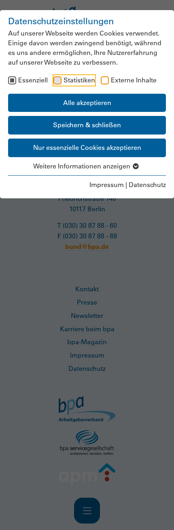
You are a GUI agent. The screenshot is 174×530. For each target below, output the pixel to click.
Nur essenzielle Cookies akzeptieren (87, 147)
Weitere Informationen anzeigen (82, 166)
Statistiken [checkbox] (79, 80)
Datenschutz (147, 185)
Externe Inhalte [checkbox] (134, 80)
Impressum (106, 185)
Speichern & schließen (87, 125)
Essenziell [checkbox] (33, 80)
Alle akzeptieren (87, 103)
